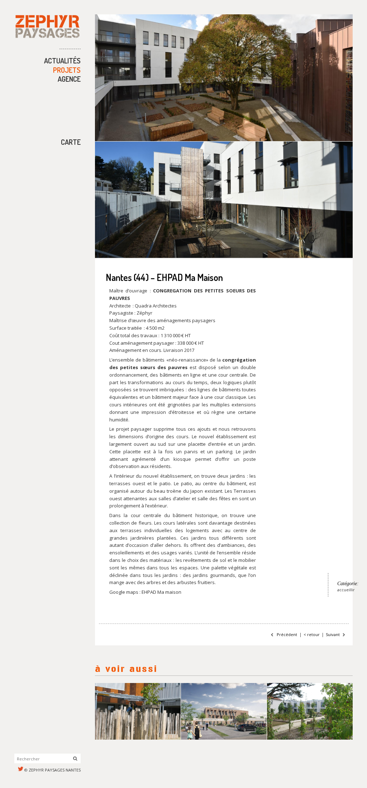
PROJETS (67, 70)
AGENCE (69, 78)
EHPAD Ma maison (161, 592)
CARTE (71, 142)
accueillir (346, 589)
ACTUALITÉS (62, 60)
